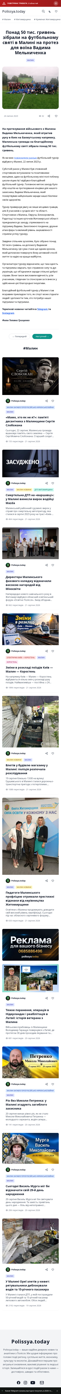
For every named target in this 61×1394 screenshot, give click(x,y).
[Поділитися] (48, 116)
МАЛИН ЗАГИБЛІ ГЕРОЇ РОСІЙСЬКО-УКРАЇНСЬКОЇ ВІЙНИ (30, 407)
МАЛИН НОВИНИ (24, 489)
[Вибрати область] (56, 3)
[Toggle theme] (49, 11)
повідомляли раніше (25, 157)
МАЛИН (30, 60)
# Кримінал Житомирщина (47, 19)
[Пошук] (43, 11)
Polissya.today (13, 11)
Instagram (8, 313)
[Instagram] (25, 1382)
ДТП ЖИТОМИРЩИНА (44, 489)
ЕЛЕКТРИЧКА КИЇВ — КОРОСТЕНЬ (21, 657)
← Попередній (19, 336)
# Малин (6, 19)
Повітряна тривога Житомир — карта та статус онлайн (29, 1390)
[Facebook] (18, 1382)
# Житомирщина (22, 19)
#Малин (30, 348)
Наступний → (42, 336)
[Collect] (56, 116)
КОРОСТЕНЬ (12, 662)
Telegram (42, 309)
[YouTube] (32, 1382)
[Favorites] (56, 11)
